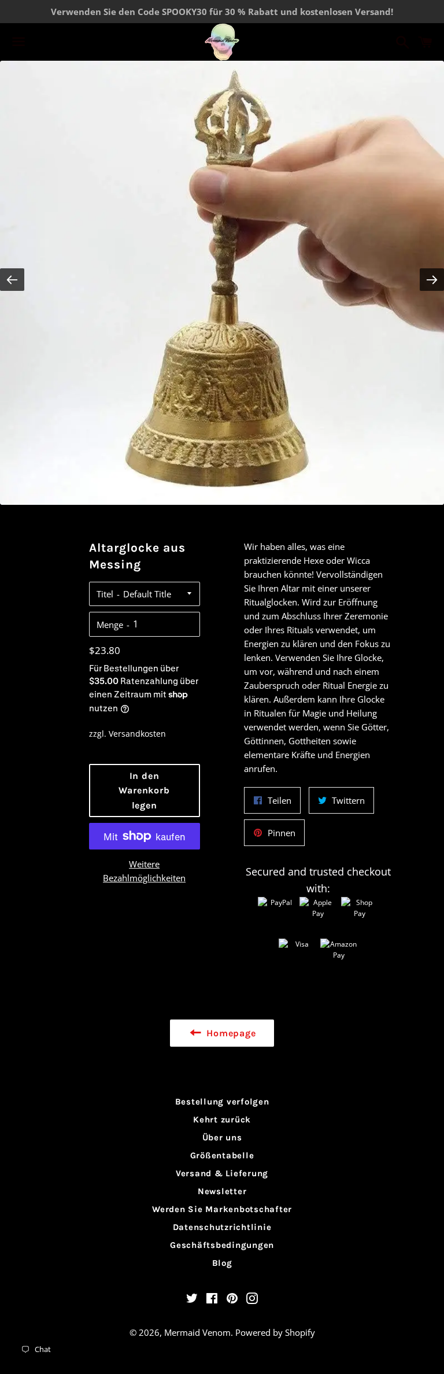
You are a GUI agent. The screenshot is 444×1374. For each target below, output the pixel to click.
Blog (222, 1263)
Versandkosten (137, 733)
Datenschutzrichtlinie (222, 1227)
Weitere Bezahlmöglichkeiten (144, 871)
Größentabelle (222, 1155)
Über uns (222, 1137)
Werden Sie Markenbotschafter (222, 1209)
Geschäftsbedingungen (222, 1245)
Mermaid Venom (197, 1332)
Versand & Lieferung (222, 1173)
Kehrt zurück (222, 1119)
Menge (110, 624)
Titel (105, 594)
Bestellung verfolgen (222, 1101)
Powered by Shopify (275, 1332)
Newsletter (222, 1191)
